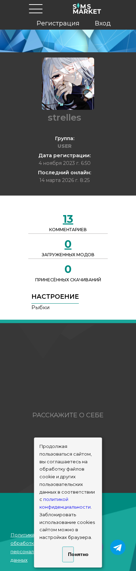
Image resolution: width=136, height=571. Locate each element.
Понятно (71, 554)
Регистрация (58, 23)
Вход (103, 23)
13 (68, 219)
